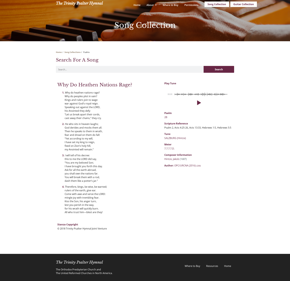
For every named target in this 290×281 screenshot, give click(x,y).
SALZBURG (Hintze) (175, 138)
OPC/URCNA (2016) (187, 165)
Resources (212, 266)
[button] (198, 102)
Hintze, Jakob (172, 159)
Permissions (191, 5)
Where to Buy (170, 5)
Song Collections (72, 52)
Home (137, 5)
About (150, 5)
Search (219, 69)
